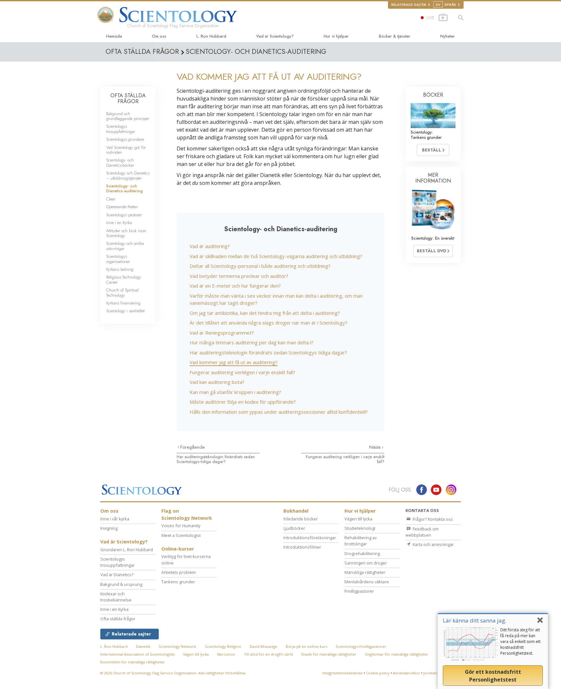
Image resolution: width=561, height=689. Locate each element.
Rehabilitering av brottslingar (360, 541)
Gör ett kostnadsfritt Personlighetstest (493, 675)
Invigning (109, 528)
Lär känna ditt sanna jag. (474, 620)
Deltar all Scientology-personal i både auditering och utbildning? (260, 266)
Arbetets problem (178, 572)
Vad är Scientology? (275, 36)
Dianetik (143, 646)
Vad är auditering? (210, 246)
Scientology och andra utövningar (125, 245)
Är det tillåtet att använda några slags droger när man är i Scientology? (268, 322)
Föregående (192, 447)
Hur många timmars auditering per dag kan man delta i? (251, 342)
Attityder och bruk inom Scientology (126, 233)
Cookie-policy (378, 673)
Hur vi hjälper (336, 36)
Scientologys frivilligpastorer (361, 646)
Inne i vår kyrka (114, 519)
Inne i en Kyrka (119, 223)
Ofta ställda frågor (117, 619)
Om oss (159, 36)
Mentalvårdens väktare (366, 582)
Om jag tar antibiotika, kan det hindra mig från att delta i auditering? (265, 313)
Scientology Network (177, 646)
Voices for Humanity (180, 526)
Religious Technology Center (123, 279)
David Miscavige (263, 646)
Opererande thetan (122, 207)
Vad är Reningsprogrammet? (222, 332)
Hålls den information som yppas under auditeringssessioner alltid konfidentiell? (279, 412)
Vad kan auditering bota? (217, 382)
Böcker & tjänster (394, 36)
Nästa (375, 447)
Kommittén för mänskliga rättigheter (132, 661)
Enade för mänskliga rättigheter (328, 654)
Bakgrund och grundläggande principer (127, 116)
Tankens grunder (178, 582)
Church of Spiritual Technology (122, 292)
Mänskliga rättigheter (364, 572)
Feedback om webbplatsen (422, 532)
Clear (110, 199)
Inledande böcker (300, 519)
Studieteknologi (359, 528)
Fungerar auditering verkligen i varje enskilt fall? (242, 372)
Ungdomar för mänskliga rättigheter (396, 654)
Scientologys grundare (125, 139)
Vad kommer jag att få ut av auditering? (234, 362)
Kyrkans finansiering (123, 303)
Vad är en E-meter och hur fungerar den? (235, 285)
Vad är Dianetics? (116, 574)
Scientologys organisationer (118, 258)
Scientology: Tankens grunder (426, 134)
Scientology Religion (223, 646)
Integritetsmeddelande (342, 673)
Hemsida (114, 36)
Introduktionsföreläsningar (309, 538)
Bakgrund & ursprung (121, 584)
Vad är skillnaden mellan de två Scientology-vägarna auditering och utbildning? (276, 256)
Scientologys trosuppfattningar (120, 128)
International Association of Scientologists (137, 654)
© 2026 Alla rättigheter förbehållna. (173, 673)
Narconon (226, 654)
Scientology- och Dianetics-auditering (124, 188)
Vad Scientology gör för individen (126, 149)
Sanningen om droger (365, 563)
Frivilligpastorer (359, 591)
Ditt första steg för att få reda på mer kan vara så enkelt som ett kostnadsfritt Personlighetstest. (520, 641)
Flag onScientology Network (186, 514)
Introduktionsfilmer (302, 547)
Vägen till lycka (358, 519)
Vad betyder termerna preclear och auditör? (239, 276)
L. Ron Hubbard (211, 36)
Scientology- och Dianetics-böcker (120, 162)
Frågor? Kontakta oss (432, 519)
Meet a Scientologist (181, 535)
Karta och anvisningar (433, 544)
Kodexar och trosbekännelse (115, 597)
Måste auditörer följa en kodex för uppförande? (243, 401)
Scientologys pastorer (124, 215)
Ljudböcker (294, 528)
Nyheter (447, 36)
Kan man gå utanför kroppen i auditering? (235, 392)
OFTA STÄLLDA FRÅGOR (128, 98)
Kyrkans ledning (119, 269)
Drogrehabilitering (362, 553)
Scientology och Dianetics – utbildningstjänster (127, 175)
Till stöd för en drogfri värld (268, 654)
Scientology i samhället (125, 311)
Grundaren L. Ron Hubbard (126, 549)
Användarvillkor (406, 673)
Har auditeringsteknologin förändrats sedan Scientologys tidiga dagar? (268, 352)
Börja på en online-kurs (306, 646)
